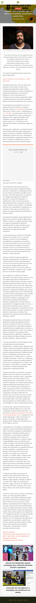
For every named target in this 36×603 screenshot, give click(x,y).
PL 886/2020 (20, 109)
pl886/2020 (25, 536)
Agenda (20, 600)
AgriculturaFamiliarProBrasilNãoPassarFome (17, 534)
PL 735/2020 (8, 113)
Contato (25, 600)
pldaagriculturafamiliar (10, 538)
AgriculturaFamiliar (9, 532)
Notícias (18, 8)
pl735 (5, 536)
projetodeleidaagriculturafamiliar (13, 540)
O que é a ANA (13, 600)
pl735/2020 (11, 536)
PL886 (19, 536)
